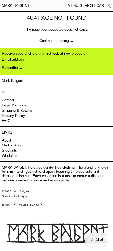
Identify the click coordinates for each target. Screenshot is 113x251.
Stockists (9, 150)
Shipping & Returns (17, 110)
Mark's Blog (11, 145)
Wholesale (10, 156)
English (7, 204)
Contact (8, 100)
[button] (87, 5)
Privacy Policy (13, 116)
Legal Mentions (14, 105)
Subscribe (10, 68)
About (6, 140)
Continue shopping (54, 41)
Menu (73, 6)
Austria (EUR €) (29, 204)
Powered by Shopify (14, 196)
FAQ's (7, 121)
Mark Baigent (15, 6)
